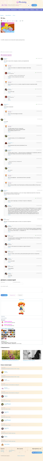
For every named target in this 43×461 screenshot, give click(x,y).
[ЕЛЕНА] (2, 337)
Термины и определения (21, 455)
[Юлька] (5, 331)
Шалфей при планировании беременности (10, 360)
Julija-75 (9, 72)
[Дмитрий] (4, 331)
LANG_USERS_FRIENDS (6, 328)
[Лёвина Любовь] (12, 333)
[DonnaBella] (9, 331)
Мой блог (3, 316)
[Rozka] (11, 333)
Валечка (5, 387)
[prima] (11, 337)
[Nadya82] (2, 333)
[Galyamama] (7, 333)
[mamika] (5, 339)
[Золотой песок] (2, 331)
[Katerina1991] (11, 335)
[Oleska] (9, 335)
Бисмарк (9, 205)
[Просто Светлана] (12, 335)
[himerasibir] (5, 335)
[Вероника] (9, 337)
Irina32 (5, 379)
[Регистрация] (28, 5)
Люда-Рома (6, 428)
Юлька (9, 235)
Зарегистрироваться (37, 452)
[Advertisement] (20, 36)
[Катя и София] (14, 337)
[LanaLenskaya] (14, 333)
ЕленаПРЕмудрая (7, 420)
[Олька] (4, 339)
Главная (1, 15)
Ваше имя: (3, 282)
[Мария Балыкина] (12, 331)
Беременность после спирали (29, 360)
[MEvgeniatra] (14, 331)
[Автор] (1, 21)
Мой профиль (4, 318)
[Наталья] (7, 331)
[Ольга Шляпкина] (4, 333)
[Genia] (4, 335)
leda (8, 135)
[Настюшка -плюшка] (5, 337)
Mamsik (5, 371)
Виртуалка (9, 65)
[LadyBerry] (7, 335)
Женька (5, 436)
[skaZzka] (2, 339)
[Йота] (11, 331)
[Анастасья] (2, 335)
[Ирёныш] (7, 337)
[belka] (4, 337)
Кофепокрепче (6, 104)
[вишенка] (9, 333)
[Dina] (12, 337)
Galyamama (9, 150)
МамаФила (5, 58)
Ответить (9, 85)
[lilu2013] (14, 335)
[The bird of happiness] (5, 333)
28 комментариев (6, 55)
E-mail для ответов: (16, 282)
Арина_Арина (6, 444)
